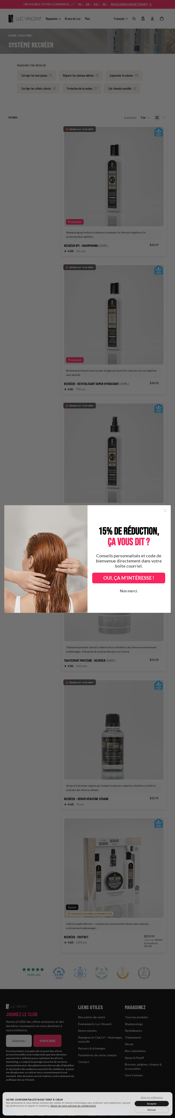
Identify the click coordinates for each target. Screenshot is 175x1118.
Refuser (151, 1109)
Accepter (152, 1103)
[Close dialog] (165, 510)
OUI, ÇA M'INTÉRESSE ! (128, 578)
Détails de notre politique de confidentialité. (73, 1105)
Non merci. (129, 590)
